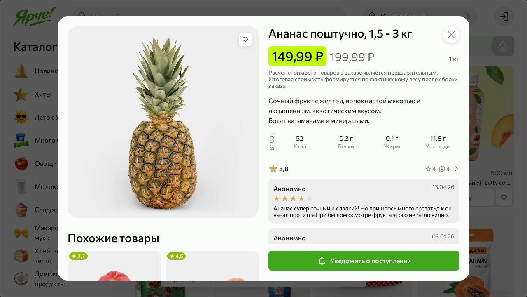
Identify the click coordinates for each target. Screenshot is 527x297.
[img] (245, 39)
